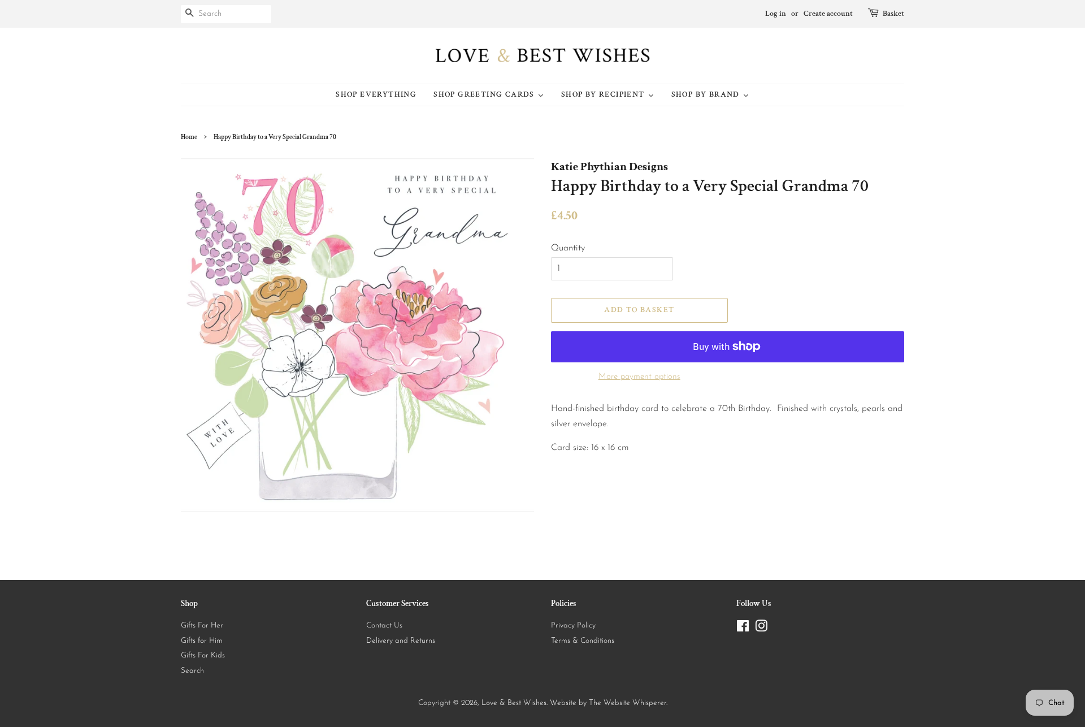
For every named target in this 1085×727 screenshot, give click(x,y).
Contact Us (384, 625)
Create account (828, 13)
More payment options (639, 377)
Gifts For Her (202, 625)
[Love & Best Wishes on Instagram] (761, 629)
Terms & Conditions (582, 640)
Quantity (568, 248)
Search (192, 670)
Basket (893, 13)
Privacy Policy (573, 625)
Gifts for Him (202, 640)
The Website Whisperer (627, 703)
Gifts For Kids (203, 655)
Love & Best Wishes (513, 703)
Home (189, 137)
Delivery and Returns (400, 640)
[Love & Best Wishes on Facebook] (742, 629)
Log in (775, 13)
